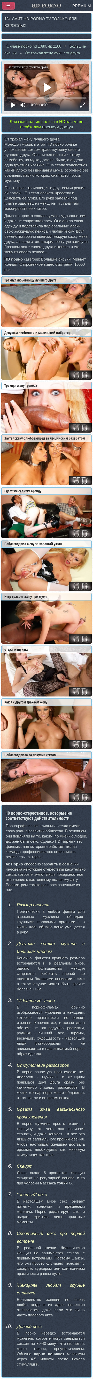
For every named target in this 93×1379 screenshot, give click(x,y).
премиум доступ (57, 127)
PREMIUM (81, 6)
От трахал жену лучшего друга (52, 53)
